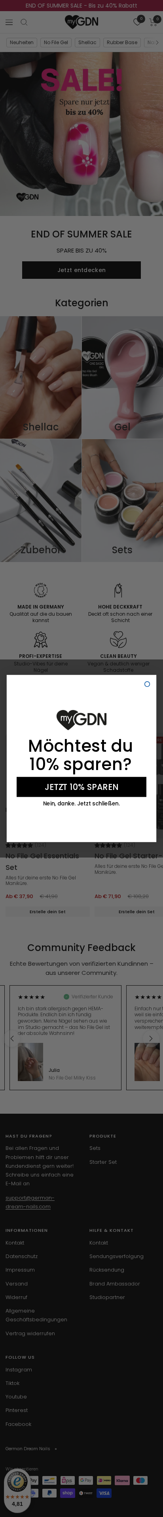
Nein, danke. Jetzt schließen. (81, 803)
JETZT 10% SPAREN (81, 787)
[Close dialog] (147, 684)
